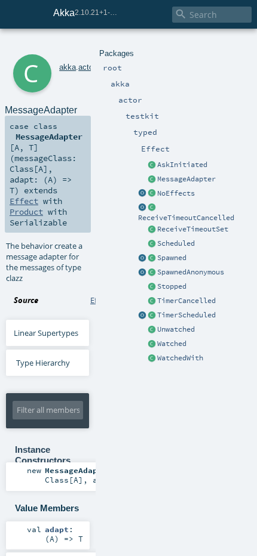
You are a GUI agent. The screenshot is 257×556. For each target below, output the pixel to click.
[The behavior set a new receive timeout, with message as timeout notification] (152, 229)
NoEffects (176, 193)
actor (86, 67)
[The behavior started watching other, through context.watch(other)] (152, 344)
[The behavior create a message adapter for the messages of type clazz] (152, 179)
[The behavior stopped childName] (152, 287)
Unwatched (176, 329)
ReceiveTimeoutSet (192, 229)
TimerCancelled (186, 300)
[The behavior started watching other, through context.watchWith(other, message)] (152, 358)
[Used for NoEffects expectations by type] (152, 194)
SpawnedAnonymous (190, 272)
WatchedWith (180, 358)
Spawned (171, 258)
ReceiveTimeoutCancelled (186, 218)
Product (26, 211)
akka (67, 67)
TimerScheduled (186, 315)
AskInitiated (182, 164)
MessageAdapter (186, 179)
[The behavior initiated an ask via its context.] (152, 165)
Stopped (171, 286)
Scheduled (176, 243)
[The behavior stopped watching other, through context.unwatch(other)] (152, 330)
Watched (171, 343)
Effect (24, 201)
